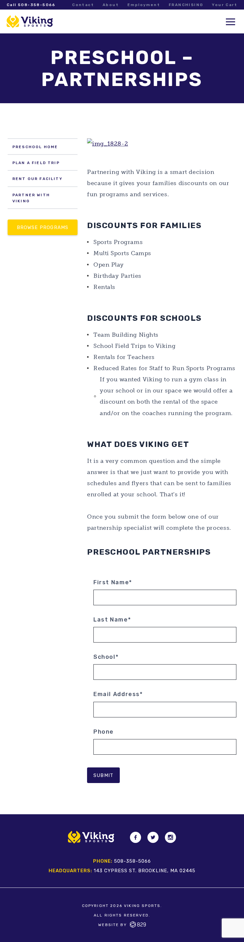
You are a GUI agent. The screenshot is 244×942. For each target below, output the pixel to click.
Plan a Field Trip (36, 163)
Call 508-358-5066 (31, 5)
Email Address (118, 694)
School (106, 656)
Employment (143, 5)
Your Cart (224, 5)
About (111, 5)
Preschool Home (35, 147)
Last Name (112, 619)
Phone (103, 731)
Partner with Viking (31, 198)
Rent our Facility (37, 178)
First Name (112, 582)
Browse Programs (43, 227)
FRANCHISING (186, 5)
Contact (83, 5)
